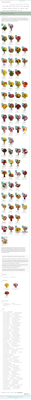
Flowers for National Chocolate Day (18, 362)
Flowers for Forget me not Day (6, 373)
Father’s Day (4, 10)
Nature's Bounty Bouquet (10, 211)
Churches (27, 4)
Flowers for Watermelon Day (16, 329)
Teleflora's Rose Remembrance (3, 43)
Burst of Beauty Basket (10, 99)
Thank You (14, 6)
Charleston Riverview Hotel (6, 303)
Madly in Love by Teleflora (10, 122)
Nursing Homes (12, 396)
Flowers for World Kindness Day (6, 374)
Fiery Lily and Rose (4, 99)
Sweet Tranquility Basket (10, 54)
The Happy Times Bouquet (17, 166)
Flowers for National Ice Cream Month (15, 328)
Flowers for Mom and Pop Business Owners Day (14, 340)
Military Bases (18, 396)
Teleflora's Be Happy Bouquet (4, 77)
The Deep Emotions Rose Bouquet (4, 166)
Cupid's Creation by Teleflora (24, 111)
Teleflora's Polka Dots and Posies (10, 134)
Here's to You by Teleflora (10, 43)
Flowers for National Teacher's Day (14, 366)
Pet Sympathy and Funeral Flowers (7, 389)
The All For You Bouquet (17, 200)
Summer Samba (3, 110)
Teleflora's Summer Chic (17, 43)
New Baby (10, 6)
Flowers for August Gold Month (15, 336)
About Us (8, 392)
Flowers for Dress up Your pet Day (18, 312)
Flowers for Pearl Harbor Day (6, 383)
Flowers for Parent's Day (6, 328)
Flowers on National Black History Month (16, 322)
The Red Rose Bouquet (4, 155)
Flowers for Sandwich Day (14, 372)
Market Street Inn (13, 303)
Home (2, 16)
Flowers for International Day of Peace (16, 345)
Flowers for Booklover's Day (6, 331)
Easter (19, 8)
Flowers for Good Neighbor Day (6, 346)
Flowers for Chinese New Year (6, 319)
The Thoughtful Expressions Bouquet (4, 222)
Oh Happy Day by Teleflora (10, 88)
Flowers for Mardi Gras (16, 337)
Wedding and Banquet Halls (23, 396)
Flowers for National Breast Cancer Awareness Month (9, 364)
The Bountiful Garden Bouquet (4, 200)
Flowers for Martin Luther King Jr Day (17, 313)
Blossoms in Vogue (17, 54)
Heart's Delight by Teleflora (24, 122)
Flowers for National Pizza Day (6, 320)
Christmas (15, 10)
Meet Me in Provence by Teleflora (10, 66)
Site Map (15, 392)
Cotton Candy (3, 133)
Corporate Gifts (10, 8)
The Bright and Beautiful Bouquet (3, 211)
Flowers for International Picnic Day (7, 380)
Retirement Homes (9, 396)
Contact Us (11, 392)
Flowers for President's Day (6, 321)
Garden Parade (17, 65)
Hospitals (17, 4)
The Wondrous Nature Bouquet (10, 144)
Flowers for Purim (5, 340)
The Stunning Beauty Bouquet (17, 155)
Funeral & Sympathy (26, 6)
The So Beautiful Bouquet (10, 189)
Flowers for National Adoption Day (16, 374)
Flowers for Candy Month (15, 381)
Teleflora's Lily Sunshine (3, 54)
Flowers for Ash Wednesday (6, 338)
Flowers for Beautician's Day (16, 380)
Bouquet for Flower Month (6, 371)
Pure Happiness (10, 110)
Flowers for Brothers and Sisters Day (7, 365)
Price (19, 10)
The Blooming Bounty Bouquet (17, 177)
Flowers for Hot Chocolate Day (6, 388)
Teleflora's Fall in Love (4, 122)
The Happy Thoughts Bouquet (4, 177)
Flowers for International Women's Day (16, 338)
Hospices (16, 396)
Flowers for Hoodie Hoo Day (15, 321)
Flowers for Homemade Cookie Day (7, 356)
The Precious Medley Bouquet (24, 66)
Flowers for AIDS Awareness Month (7, 363)
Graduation (26, 8)
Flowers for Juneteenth (10, 311)
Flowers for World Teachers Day (6, 357)
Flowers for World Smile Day (16, 356)
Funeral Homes (20, 4)
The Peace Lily (3, 31)
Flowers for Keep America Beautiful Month (7, 354)
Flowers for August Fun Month (6, 336)
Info (5, 44)
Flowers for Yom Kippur (15, 357)
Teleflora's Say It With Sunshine (17, 88)
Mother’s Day (22, 8)
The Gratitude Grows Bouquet (24, 200)
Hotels (14, 4)
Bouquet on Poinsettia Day (15, 383)
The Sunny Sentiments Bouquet (10, 166)
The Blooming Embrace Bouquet (10, 200)
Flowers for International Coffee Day (7, 347)
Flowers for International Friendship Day (7, 330)
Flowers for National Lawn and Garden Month (8, 355)
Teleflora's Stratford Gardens (4, 66)
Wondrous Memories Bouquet (24, 233)
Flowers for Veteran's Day (15, 373)
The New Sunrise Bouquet (17, 189)
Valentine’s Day (15, 8)
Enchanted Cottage (17, 122)
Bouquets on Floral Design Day (6, 322)
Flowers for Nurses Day (5, 366)
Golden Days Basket (17, 99)
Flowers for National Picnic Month (7, 329)
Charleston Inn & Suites (5, 305)
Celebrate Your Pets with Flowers (16, 388)
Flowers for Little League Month (19, 348)
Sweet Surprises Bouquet (10, 31)
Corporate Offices (29, 396)
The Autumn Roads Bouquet (17, 211)
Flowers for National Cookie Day (15, 382)
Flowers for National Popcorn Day (7, 313)
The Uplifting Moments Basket (24, 211)
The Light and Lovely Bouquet (17, 222)
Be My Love (17, 133)
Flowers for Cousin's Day (6, 327)
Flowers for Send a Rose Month (6, 381)
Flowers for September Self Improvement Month (8, 348)
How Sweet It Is (24, 54)
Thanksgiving (11, 10)
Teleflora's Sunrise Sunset (24, 88)
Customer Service (3, 392)
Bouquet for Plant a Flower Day (6, 339)
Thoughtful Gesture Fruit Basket (10, 178)
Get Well (21, 6)
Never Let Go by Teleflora (17, 111)
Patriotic (8, 10)
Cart (2, 44)
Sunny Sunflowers (24, 99)
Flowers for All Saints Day (14, 371)
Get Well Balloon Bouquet (24, 133)
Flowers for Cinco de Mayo (17, 365)
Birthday (7, 6)
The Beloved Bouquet (10, 155)
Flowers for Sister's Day (17, 330)
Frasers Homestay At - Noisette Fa (17, 304)
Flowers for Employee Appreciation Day (7, 337)
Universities (24, 4)
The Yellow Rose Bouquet (3, 144)
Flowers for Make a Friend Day (15, 320)
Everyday (4, 6)
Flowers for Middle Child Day (15, 331)
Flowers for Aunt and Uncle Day (14, 327)
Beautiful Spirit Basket (4, 243)
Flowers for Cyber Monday (6, 382)
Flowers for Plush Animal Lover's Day (7, 362)
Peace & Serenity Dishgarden (3, 189)
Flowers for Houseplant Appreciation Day (7, 312)
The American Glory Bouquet (24, 155)
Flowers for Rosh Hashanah (16, 346)
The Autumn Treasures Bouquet (10, 222)
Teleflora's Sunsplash (4, 88)
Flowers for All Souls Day (6, 372)
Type (21, 10)
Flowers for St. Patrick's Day (15, 339)
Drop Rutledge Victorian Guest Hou (7, 304)
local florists (4, 396)
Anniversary (18, 6)
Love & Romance (5, 8)
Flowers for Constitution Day (6, 345)
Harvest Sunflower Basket (17, 233)
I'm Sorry (4, 311)
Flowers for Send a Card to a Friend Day (16, 319)
